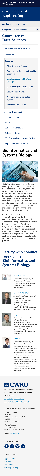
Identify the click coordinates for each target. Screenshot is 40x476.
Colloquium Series (12, 133)
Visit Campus (8, 465)
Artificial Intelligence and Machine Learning (22, 72)
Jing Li (16, 314)
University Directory (11, 468)
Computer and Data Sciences (14, 29)
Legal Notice (8, 399)
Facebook (6, 446)
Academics (9, 55)
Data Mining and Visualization (20, 87)
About (7, 122)
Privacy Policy (19, 399)
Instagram (12, 446)
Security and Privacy (16, 92)
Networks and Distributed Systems (18, 98)
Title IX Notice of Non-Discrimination (17, 402)
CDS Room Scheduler (13, 128)
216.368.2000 (9, 396)
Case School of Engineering (14, 13)
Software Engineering (16, 104)
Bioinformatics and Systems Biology (19, 80)
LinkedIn (23, 446)
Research (9, 61)
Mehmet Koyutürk (22, 293)
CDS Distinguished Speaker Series (19, 138)
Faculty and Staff (11, 117)
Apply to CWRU (9, 459)
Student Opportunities (14, 112)
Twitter (17, 446)
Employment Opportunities (16, 143)
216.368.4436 (14, 433)
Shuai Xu (17, 338)
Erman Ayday (19, 275)
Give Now (7, 462)
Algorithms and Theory (17, 66)
